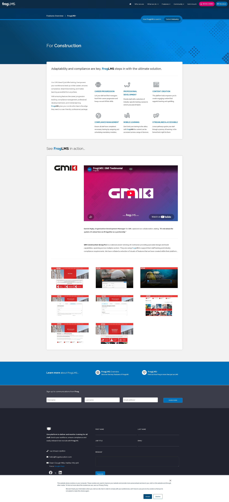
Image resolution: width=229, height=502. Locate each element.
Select (172, 19)
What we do (152, 4)
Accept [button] (148, 496)
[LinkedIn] (60, 473)
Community (178, 4)
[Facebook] (50, 473)
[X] (56, 473)
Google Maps (60, 466)
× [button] (170, 480)
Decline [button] (157, 496)
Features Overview (55, 16)
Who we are (139, 4)
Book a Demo (208, 4)
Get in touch (192, 4)
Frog (55, 106)
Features (165, 4)
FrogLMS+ (71, 16)
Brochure (222, 4)
